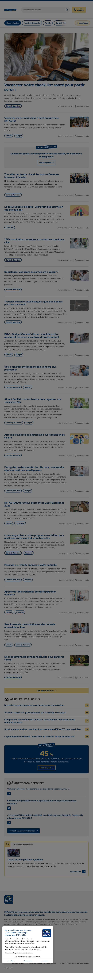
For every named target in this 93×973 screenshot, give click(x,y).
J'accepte (44, 961)
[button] (8, 968)
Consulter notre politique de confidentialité (19, 953)
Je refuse (10, 961)
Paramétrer (27, 961)
